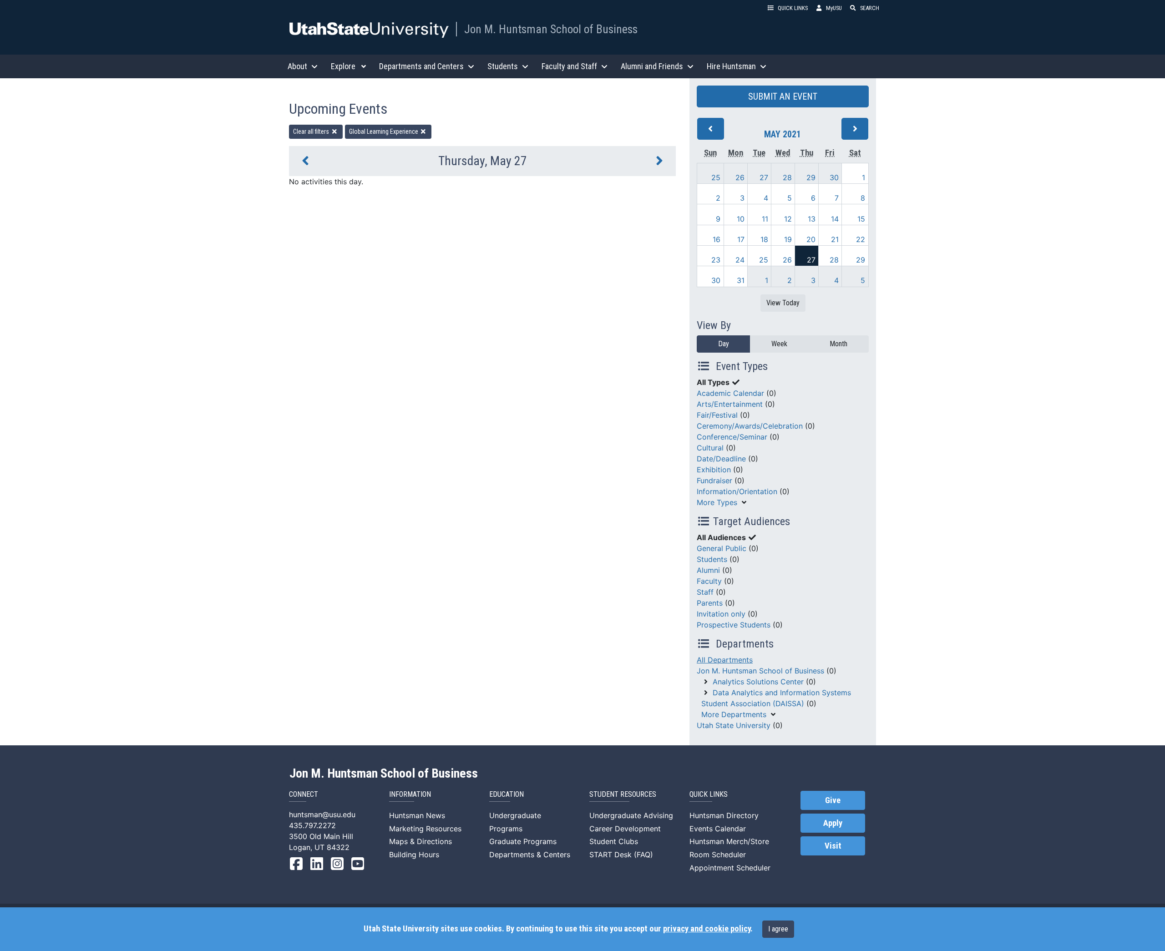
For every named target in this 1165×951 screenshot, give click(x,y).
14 (835, 218)
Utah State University (733, 725)
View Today (783, 302)
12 (788, 218)
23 (715, 259)
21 (835, 239)
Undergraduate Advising (631, 815)
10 (741, 218)
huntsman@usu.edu (322, 814)
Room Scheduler (717, 854)
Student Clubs (613, 841)
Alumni (708, 570)
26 (740, 177)
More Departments (733, 714)
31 (741, 280)
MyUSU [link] (834, 8)
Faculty (709, 581)
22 (860, 239)
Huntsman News (417, 815)
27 (764, 177)
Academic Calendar (730, 393)
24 (740, 259)
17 (741, 239)
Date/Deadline (721, 458)
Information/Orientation (737, 491)
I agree (778, 929)
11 (765, 218)
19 (788, 239)
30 (834, 177)
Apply (832, 823)
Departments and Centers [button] (421, 66)
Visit (833, 846)
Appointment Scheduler (729, 867)
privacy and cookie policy (706, 929)
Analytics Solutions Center (758, 681)
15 (861, 218)
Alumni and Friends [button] (652, 66)
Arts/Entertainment (730, 404)
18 (764, 239)
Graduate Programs (523, 841)
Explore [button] (343, 66)
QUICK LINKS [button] (793, 8)
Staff (705, 592)
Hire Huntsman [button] (731, 66)
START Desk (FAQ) (621, 854)
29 (811, 177)
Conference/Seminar (732, 436)
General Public (721, 548)
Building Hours (414, 854)
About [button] (297, 66)
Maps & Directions (420, 841)
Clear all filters (311, 131)
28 (787, 177)
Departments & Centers (529, 854)
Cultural (710, 447)
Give (833, 800)
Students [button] (502, 66)
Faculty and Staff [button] (569, 66)
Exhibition (714, 469)
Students (712, 559)
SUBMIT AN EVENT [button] (782, 96)
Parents (710, 602)
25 (715, 177)
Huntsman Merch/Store (729, 841)
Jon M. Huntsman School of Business (551, 29)
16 (716, 239)
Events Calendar (717, 828)
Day (723, 343)
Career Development (625, 828)
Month (838, 343)
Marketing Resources (425, 828)
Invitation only (721, 613)
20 (811, 239)
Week (779, 343)
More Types (717, 502)
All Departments (725, 659)
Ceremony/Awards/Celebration (750, 425)
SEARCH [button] (869, 8)
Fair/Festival (717, 415)
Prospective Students (733, 624)
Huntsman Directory (724, 815)
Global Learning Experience (384, 131)
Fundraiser (714, 480)
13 (812, 218)
